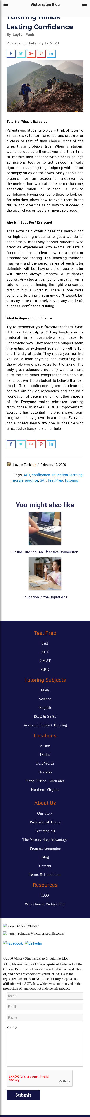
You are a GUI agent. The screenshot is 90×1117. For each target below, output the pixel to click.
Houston (45, 772)
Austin (45, 746)
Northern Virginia (45, 789)
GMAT (45, 660)
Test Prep (55, 480)
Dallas (45, 754)
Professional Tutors (45, 822)
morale (17, 480)
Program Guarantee (45, 848)
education (60, 475)
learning (76, 475)
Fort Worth (45, 763)
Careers (45, 866)
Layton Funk (22, 465)
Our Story (45, 813)
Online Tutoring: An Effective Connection (45, 552)
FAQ (45, 895)
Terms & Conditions (45, 874)
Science (45, 699)
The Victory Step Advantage (45, 839)
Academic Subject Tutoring (45, 725)
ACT (27, 475)
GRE (45, 669)
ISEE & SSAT (45, 716)
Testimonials (45, 831)
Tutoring (71, 480)
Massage (12, 1027)
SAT (43, 480)
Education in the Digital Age (45, 597)
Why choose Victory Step (45, 904)
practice (31, 480)
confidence (41, 475)
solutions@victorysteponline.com (41, 933)
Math (45, 690)
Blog (45, 857)
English (45, 707)
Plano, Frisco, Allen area (45, 781)
